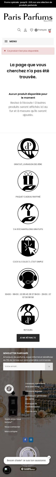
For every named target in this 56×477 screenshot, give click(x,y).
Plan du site (31, 411)
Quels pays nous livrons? (13, 420)
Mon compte (11, 432)
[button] (7, 470)
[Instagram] (31, 439)
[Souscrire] (49, 366)
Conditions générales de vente (36, 397)
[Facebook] (25, 439)
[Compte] (25, 30)
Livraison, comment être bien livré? (35, 385)
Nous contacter (12, 427)
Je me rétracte (28, 338)
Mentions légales (33, 391)
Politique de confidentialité (32, 405)
